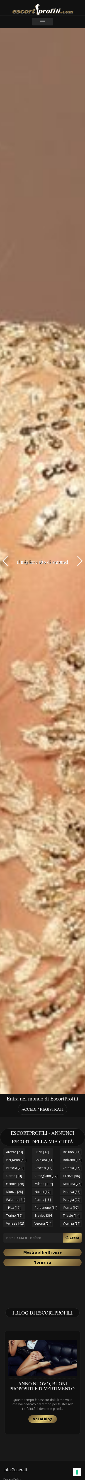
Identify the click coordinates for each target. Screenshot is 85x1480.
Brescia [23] (15, 1168)
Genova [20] (15, 1184)
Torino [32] (14, 1215)
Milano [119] (43, 1184)
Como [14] (14, 1176)
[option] (42, 1382)
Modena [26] (72, 1184)
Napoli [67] (42, 1191)
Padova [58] (71, 1191)
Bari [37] (42, 1152)
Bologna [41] (43, 1160)
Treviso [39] (43, 1215)
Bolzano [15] (72, 1160)
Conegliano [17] (43, 1176)
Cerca (74, 1238)
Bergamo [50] (15, 1160)
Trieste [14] (71, 1215)
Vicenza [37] (71, 1223)
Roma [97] (71, 1207)
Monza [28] (14, 1191)
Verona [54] (42, 1223)
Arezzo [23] (14, 1152)
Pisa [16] (14, 1207)
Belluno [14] (71, 1152)
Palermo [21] (15, 1199)
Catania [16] (71, 1168)
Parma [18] (42, 1199)
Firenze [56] (71, 1176)
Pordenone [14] (43, 1207)
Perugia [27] (71, 1199)
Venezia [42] (15, 1223)
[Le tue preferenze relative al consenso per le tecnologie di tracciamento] (77, 1472)
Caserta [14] (43, 1168)
